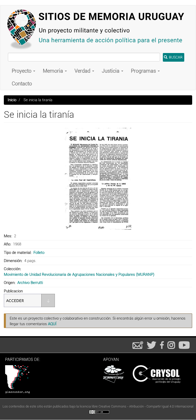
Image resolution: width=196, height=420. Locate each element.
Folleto (38, 252)
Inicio (12, 100)
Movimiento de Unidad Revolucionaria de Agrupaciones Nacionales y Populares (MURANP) (79, 274)
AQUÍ (52, 324)
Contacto (22, 84)
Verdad (83, 71)
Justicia (111, 71)
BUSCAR (175, 57)
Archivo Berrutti (30, 282)
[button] (98, 179)
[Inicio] (98, 29)
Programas (144, 71)
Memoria (53, 71)
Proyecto (22, 71)
